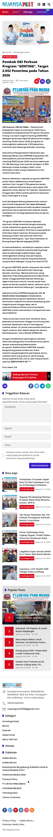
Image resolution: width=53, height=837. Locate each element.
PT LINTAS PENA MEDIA (13, 783)
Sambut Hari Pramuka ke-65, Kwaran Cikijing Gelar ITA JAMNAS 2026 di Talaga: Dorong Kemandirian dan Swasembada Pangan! (31, 663)
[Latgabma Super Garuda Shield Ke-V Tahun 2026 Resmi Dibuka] (9, 555)
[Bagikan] (48, 81)
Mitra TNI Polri (9, 739)
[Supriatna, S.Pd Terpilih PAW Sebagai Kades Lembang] (9, 572)
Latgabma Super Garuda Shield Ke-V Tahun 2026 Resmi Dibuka (35, 553)
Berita (5, 725)
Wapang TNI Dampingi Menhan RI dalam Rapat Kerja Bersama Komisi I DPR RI (34, 500)
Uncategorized (9, 57)
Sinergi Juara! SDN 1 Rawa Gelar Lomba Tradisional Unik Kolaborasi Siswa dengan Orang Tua (31, 652)
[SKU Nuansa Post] (18, 4)
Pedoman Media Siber (14, 774)
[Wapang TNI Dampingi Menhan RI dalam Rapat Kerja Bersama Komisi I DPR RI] (9, 502)
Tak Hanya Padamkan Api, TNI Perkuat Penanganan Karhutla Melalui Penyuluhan (34, 517)
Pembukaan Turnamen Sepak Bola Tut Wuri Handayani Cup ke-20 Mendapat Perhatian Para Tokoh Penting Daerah (34, 483)
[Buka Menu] (44, 4)
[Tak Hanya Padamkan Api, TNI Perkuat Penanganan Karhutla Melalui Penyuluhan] (9, 520)
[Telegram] (42, 385)
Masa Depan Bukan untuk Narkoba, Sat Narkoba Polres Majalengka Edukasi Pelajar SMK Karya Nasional (32, 641)
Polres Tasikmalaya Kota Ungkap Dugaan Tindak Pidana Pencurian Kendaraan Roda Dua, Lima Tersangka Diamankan (34, 538)
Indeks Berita (9, 758)
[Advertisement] (26, 810)
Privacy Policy (9, 779)
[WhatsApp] (48, 385)
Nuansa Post (8, 80)
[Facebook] (30, 385)
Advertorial (8, 734)
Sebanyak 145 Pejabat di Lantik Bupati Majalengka (31, 630)
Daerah (6, 730)
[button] (39, 4)
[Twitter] (36, 385)
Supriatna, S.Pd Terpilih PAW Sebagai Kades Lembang (33, 570)
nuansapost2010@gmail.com (23, 708)
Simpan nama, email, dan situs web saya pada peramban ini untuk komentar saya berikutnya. (25, 455)
